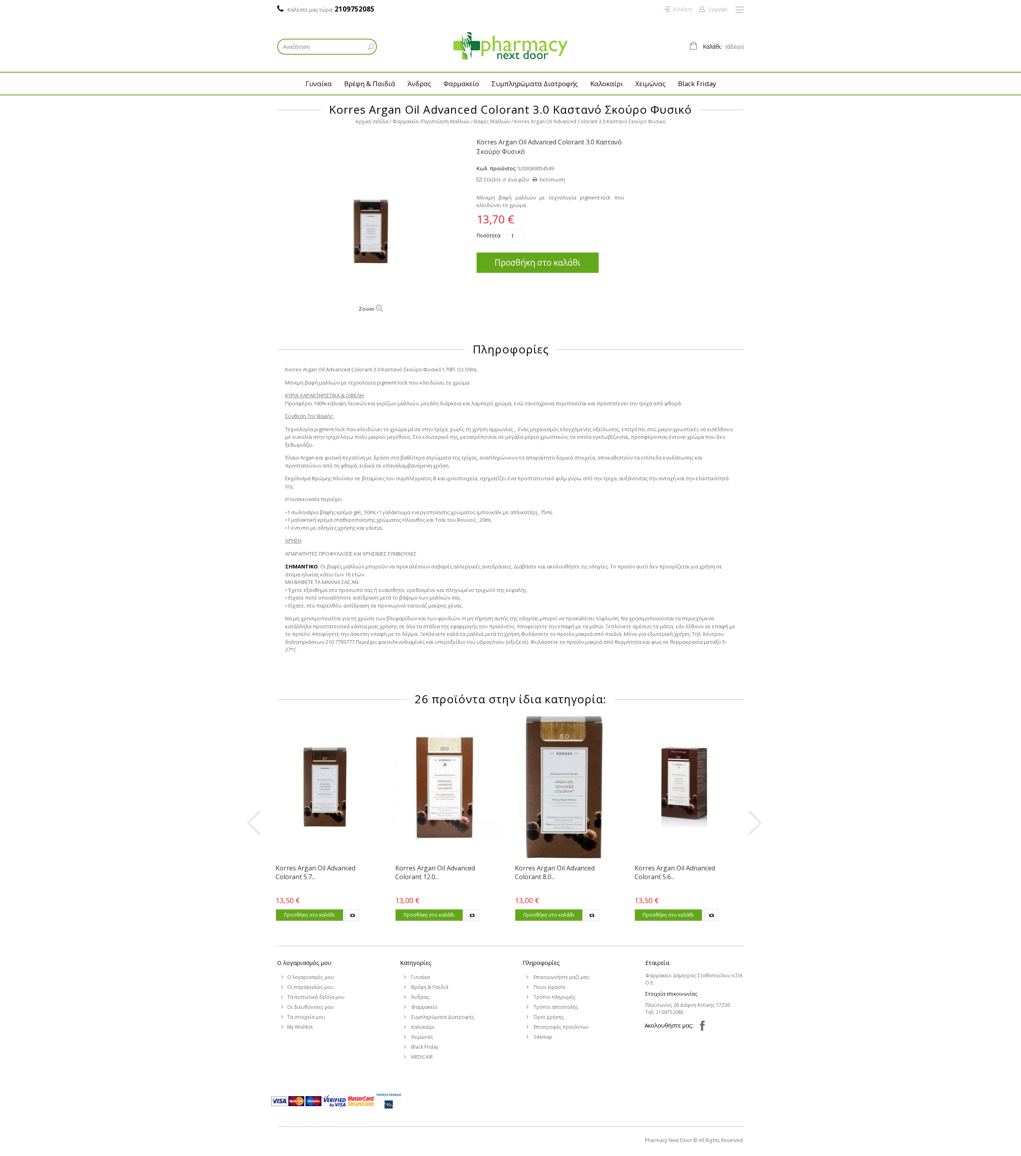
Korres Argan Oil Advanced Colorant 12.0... (435, 872)
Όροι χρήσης (548, 1017)
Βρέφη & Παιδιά (369, 83)
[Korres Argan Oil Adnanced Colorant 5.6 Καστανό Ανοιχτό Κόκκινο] (684, 787)
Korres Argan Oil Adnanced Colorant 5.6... (675, 872)
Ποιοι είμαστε (549, 987)
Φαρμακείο (461, 83)
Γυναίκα (319, 83)
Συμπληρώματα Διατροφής (534, 83)
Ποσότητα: (489, 235)
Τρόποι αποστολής (555, 1007)
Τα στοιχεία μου (306, 1017)
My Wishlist (300, 1027)
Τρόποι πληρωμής (554, 997)
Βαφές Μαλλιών (492, 121)
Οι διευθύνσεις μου (310, 1007)
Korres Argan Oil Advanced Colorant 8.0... (555, 872)
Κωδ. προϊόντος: (496, 168)
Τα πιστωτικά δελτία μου (316, 997)
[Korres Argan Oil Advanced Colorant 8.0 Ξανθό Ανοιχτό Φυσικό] (564, 787)
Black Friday (697, 83)
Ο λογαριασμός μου (304, 963)
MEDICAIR (421, 1056)
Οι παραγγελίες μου (310, 987)
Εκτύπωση (552, 179)
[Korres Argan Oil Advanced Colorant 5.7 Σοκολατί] (325, 787)
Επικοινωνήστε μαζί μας (560, 977)
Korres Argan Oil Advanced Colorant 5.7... (315, 872)
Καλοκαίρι (606, 83)
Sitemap (542, 1037)
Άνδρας (419, 83)
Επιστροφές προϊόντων (560, 1027)
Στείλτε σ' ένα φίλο (506, 179)
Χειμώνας (650, 83)
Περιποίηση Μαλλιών (446, 121)
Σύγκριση (352, 915)
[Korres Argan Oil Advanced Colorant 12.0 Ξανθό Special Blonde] (444, 787)
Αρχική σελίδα (371, 121)
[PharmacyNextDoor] (510, 46)
